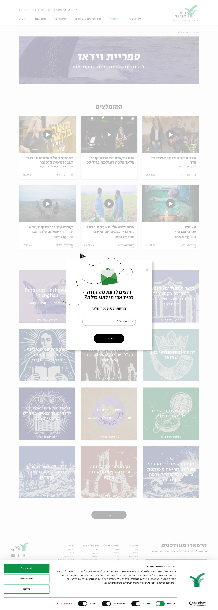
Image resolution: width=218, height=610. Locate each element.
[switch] (137, 603)
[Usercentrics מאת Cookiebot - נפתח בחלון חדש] (197, 603)
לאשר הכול (26, 568)
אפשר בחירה (26, 579)
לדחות (26, 589)
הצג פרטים (66, 604)
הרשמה (109, 338)
